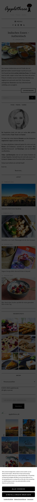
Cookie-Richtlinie (8, 499)
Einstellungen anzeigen (18, 495)
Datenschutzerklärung (20, 499)
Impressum (30, 499)
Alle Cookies (18, 489)
